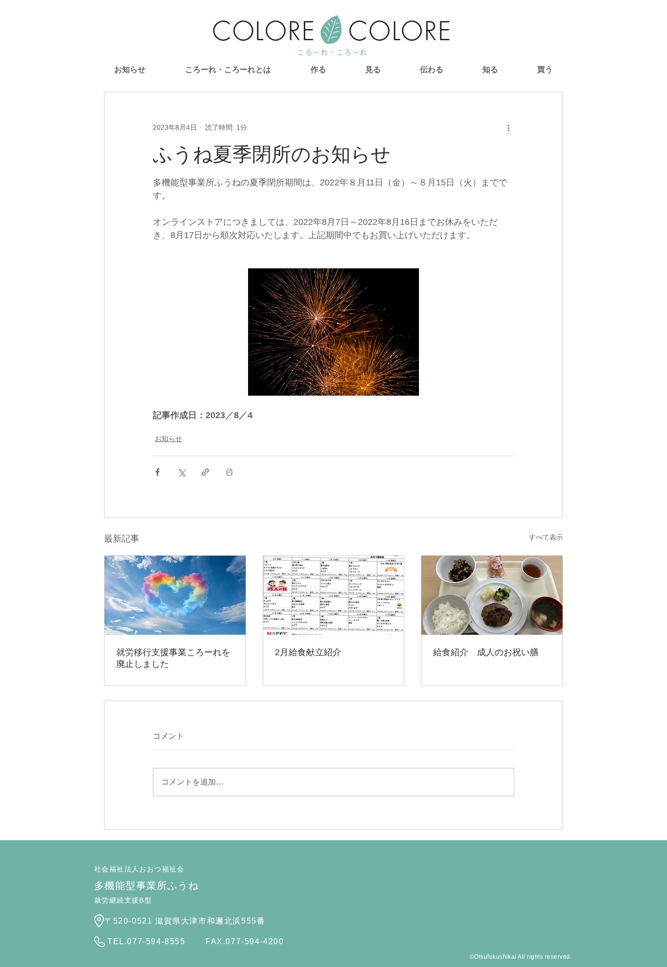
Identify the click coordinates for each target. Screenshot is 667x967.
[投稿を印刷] (229, 472)
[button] (318, 70)
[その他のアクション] (508, 127)
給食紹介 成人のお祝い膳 (486, 652)
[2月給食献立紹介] (333, 595)
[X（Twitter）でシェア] (181, 472)
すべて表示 (546, 537)
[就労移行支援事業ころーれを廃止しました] (175, 595)
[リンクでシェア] (205, 472)
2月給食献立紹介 (308, 652)
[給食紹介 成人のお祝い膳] (492, 595)
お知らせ (168, 439)
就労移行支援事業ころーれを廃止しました (173, 658)
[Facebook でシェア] (157, 472)
